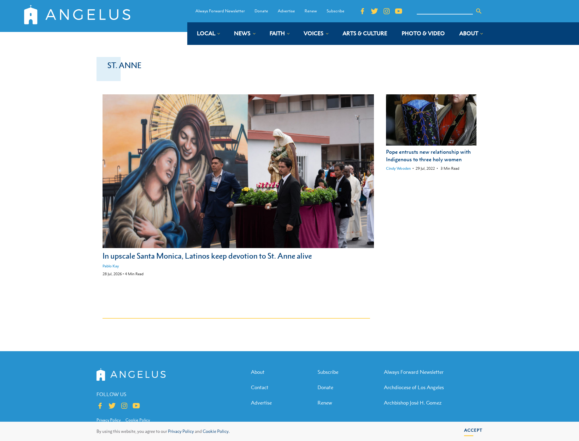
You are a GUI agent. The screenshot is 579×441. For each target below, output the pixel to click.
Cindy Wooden (398, 168)
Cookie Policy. (216, 431)
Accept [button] (473, 430)
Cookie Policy (137, 420)
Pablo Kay (111, 266)
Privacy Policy (181, 431)
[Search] (478, 11)
